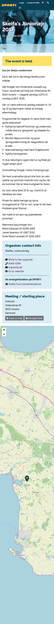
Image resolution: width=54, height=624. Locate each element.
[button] (43, 2)
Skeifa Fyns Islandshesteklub (25, 284)
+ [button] (4, 330)
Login (21, 2)
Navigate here (35, 318)
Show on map (15, 318)
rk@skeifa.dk (15, 267)
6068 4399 (14, 263)
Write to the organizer (20, 259)
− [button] (4, 334)
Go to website (16, 271)
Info (4, 48)
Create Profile (33, 2)
